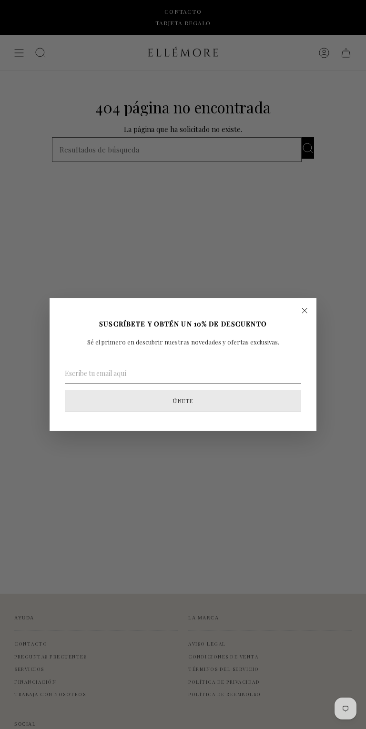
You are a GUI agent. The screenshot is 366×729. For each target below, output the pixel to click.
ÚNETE (183, 401)
